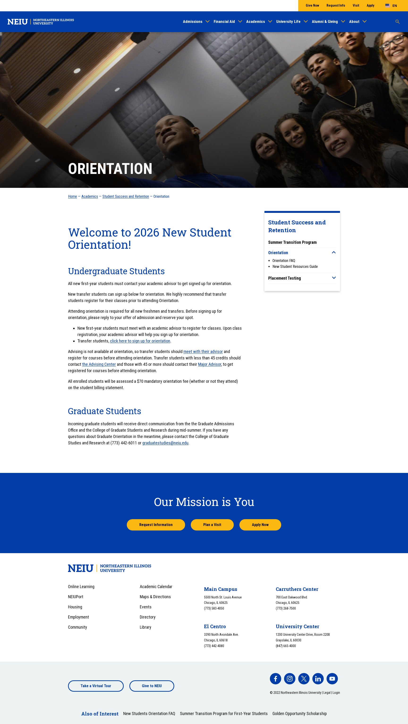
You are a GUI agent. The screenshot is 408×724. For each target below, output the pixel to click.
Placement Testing (284, 278)
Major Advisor (209, 364)
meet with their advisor (203, 351)
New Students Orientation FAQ (149, 713)
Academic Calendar (156, 586)
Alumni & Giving (325, 21)
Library (145, 627)
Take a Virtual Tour (96, 686)
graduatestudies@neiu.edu (165, 442)
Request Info (336, 5)
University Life (288, 21)
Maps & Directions (155, 596)
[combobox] (391, 5)
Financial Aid (224, 21)
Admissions (192, 21)
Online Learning (81, 586)
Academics (255, 21)
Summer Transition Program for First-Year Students (224, 713)
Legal (327, 693)
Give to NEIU (152, 686)
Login (336, 693)
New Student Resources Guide (295, 266)
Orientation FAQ (283, 260)
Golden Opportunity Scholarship (299, 713)
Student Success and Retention (125, 196)
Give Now (312, 5)
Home (72, 196)
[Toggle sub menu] (334, 252)
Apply (370, 5)
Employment (78, 617)
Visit (356, 5)
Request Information (156, 524)
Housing (75, 606)
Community (77, 627)
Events (146, 606)
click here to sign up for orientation (140, 340)
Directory (148, 617)
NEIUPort (75, 596)
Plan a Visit (212, 524)
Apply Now (260, 524)
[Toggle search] (397, 22)
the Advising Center (99, 364)
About (354, 21)
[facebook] (275, 678)
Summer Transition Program (292, 242)
